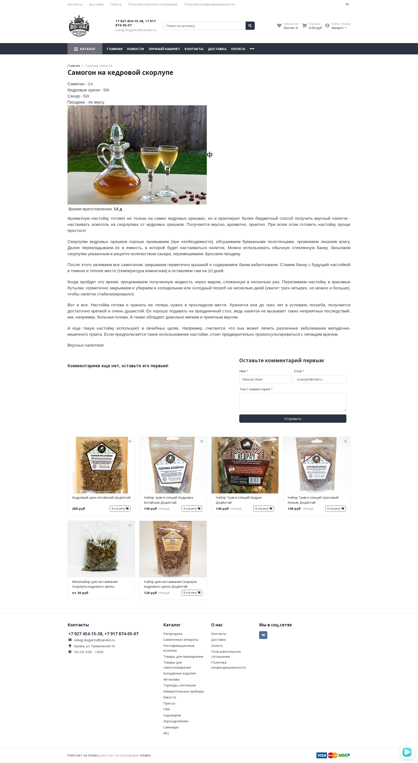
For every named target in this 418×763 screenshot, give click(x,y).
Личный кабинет (164, 49)
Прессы (169, 703)
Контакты (75, 4)
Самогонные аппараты (180, 639)
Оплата (115, 4)
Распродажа (172, 633)
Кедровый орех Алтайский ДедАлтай (101, 497)
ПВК (166, 709)
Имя (243, 371)
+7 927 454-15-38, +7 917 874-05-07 (135, 23)
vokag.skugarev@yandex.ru (135, 30)
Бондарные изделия (179, 673)
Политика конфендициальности (209, 4)
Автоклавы (171, 679)
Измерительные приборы (183, 691)
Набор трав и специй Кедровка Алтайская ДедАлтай (168, 500)
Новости (135, 49)
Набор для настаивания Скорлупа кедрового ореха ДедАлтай (170, 584)
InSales (145, 755)
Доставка (96, 4)
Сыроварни (172, 715)
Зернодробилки (175, 721)
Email (299, 371)
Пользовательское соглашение (153, 4)
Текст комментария (256, 389)
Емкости (169, 697)
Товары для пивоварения (183, 656)
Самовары (171, 727)
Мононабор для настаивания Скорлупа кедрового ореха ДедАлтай (95, 584)
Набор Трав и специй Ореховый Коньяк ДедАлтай (313, 500)
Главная (115, 49)
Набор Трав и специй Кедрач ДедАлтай (239, 500)
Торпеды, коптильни (179, 685)
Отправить (293, 418)
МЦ (166, 733)
